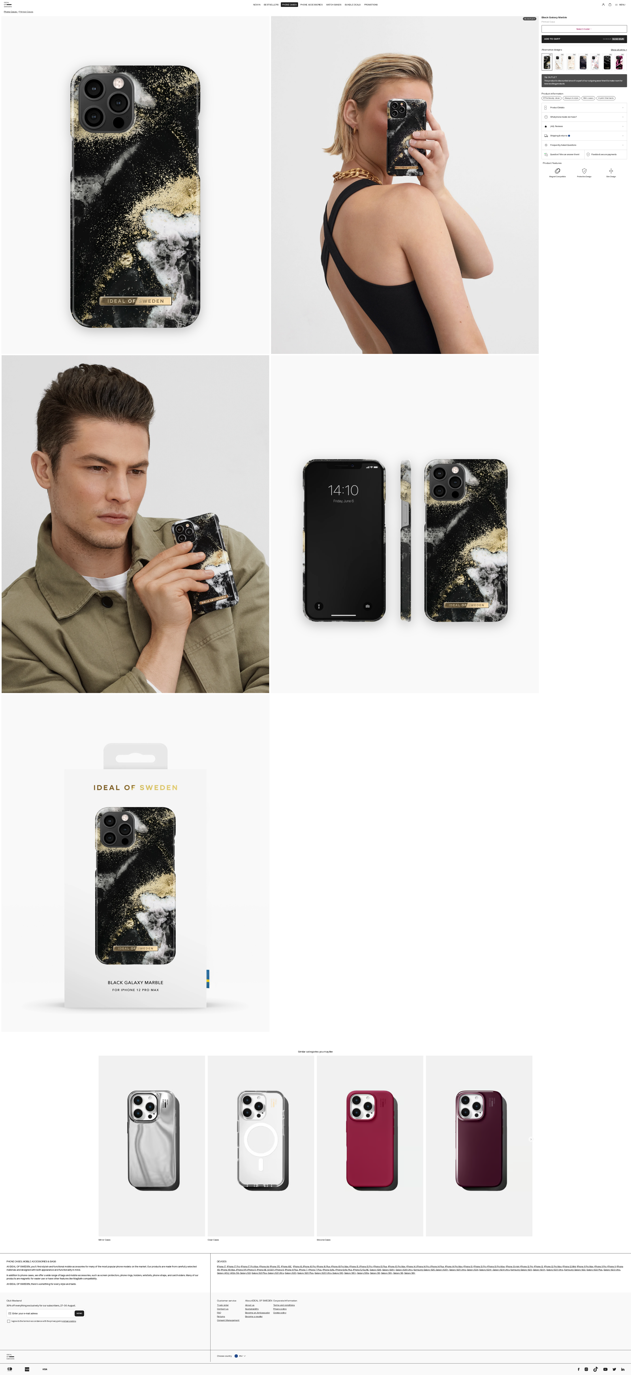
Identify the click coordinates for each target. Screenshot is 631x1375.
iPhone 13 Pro (480, 1266)
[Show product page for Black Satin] (607, 62)
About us (249, 1305)
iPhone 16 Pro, (309, 1266)
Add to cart (584, 39)
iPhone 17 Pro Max (249, 1266)
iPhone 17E (275, 1266)
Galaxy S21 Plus (259, 1273)
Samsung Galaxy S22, (575, 1270)
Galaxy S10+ (350, 1273)
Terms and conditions (284, 1305)
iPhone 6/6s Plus (344, 1270)
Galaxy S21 (245, 1273)
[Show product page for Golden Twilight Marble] (583, 62)
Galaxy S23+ (539, 1270)
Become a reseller (254, 1316)
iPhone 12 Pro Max (553, 1266)
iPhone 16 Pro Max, (340, 1266)
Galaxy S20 (290, 1273)
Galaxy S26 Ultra (404, 1270)
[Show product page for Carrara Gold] (559, 62)
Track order (223, 1305)
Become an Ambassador (257, 1313)
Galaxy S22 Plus (594, 1270)
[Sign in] (603, 4)
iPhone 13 (468, 1266)
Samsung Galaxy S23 (521, 1270)
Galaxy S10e (363, 1273)
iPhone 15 (354, 1266)
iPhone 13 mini (512, 1266)
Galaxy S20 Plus (305, 1273)
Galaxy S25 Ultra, (457, 1270)
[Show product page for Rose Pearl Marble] (571, 62)
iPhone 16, (297, 1266)
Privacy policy (280, 1309)
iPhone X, (251, 1270)
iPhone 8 (279, 1270)
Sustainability (252, 1309)
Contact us (222, 1309)
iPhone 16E (286, 1266)
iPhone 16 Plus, (324, 1266)
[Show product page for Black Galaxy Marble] (547, 61)
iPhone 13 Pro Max (496, 1266)
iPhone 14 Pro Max (454, 1266)
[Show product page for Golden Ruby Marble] (619, 62)
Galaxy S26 (375, 1270)
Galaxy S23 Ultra (554, 1270)
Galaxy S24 (472, 1270)
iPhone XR (241, 1270)
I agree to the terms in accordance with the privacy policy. (43, 1321)
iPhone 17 (221, 1266)
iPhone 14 (411, 1266)
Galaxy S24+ (485, 1270)
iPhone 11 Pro (601, 1266)
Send (79, 1313)
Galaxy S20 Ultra (323, 1273)
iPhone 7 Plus (315, 1270)
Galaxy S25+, (442, 1270)
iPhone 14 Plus (437, 1266)
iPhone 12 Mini (569, 1266)
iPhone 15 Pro (365, 1266)
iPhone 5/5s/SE (361, 1270)
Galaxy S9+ (386, 1273)
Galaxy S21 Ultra (275, 1273)
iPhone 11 (612, 1266)
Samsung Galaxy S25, (424, 1270)
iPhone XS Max (228, 1270)
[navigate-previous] (531, 1139)
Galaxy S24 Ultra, (501, 1270)
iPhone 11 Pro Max (585, 1266)
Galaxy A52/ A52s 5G (228, 1273)
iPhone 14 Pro (422, 1266)
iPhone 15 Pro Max (397, 1266)
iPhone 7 (303, 1270)
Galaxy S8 (398, 1273)
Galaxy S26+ (388, 1270)
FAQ (219, 1313)
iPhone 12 (538, 1266)
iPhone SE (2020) (265, 1270)
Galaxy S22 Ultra (612, 1270)
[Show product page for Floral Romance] (595, 62)
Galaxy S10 (337, 1273)
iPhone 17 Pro (233, 1266)
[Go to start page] (8, 4)
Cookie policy (279, 1313)
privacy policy (69, 1321)
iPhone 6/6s (329, 1270)
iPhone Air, (264, 1266)
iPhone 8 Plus (291, 1270)
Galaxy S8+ (409, 1273)
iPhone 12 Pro (526, 1266)
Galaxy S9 (375, 1273)
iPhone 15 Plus (380, 1266)
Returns (221, 1316)
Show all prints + (619, 50)
